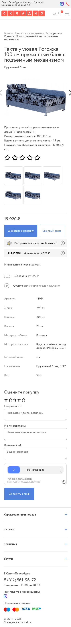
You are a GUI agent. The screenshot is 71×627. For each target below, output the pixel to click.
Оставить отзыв (19, 494)
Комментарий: (13, 445)
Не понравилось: (15, 426)
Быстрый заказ (51, 231)
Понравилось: (13, 406)
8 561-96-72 (20, 580)
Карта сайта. (23, 622)
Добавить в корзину (21, 231)
